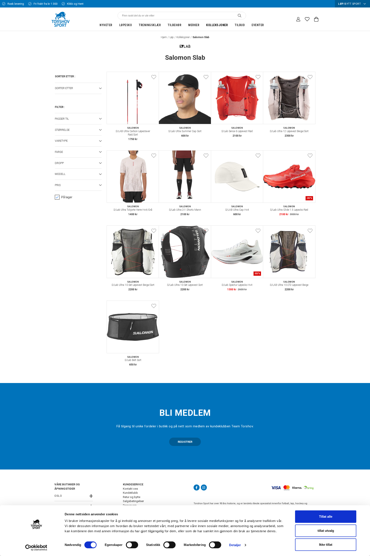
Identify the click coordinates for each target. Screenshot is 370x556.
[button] (78, 88)
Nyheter (106, 25)
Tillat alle (325, 516)
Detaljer (235, 545)
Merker (193, 25)
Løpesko (125, 25)
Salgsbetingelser (133, 501)
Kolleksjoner (217, 25)
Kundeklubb (130, 492)
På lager (66, 197)
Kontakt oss (130, 488)
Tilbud (240, 25)
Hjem (164, 37)
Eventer (258, 25)
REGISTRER (185, 441)
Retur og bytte (131, 497)
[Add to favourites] (153, 77)
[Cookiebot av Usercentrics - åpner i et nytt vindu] (36, 547)
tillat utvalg (326, 530)
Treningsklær (150, 25)
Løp (172, 37)
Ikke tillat (325, 544)
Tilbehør (174, 25)
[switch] (132, 544)
